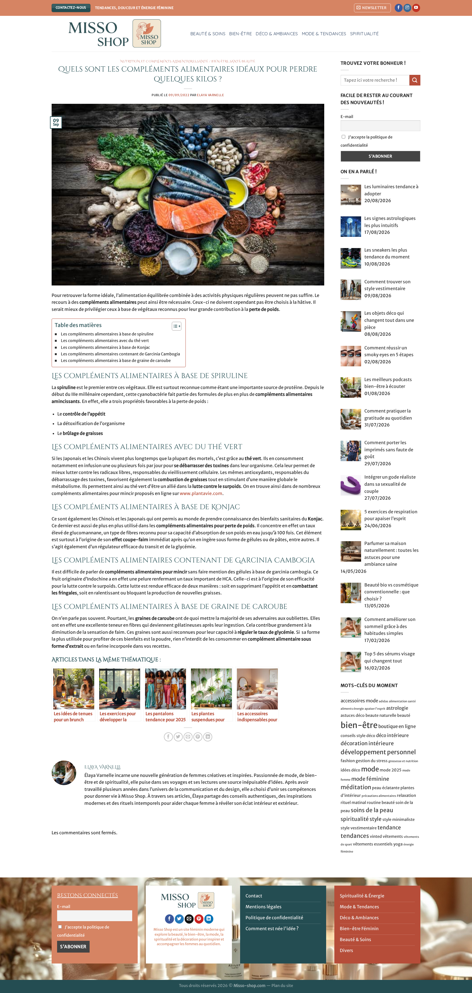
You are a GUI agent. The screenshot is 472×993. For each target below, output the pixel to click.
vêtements (393, 836)
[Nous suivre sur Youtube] (416, 8)
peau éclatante (386, 787)
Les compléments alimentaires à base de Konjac (105, 347)
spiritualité (355, 819)
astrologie (397, 708)
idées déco (350, 770)
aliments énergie (352, 709)
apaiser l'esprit (375, 709)
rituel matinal (353, 802)
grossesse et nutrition (403, 761)
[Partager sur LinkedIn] (207, 736)
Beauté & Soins (207, 33)
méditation (356, 787)
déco (370, 735)
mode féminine (370, 779)
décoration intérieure (367, 743)
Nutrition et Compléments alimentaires (158, 61)
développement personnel (378, 752)
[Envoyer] (414, 80)
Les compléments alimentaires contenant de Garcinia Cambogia (120, 354)
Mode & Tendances (324, 33)
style (376, 819)
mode (370, 769)
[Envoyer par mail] (188, 736)
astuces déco (353, 715)
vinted (376, 836)
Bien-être (240, 33)
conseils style (353, 735)
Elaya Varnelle (210, 95)
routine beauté (381, 802)
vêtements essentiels (373, 844)
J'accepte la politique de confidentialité (367, 141)
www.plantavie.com (201, 493)
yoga (398, 844)
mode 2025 (391, 770)
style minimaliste (398, 819)
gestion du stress (372, 760)
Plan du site (282, 985)
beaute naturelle (380, 715)
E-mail (347, 116)
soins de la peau (372, 810)
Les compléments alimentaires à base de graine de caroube (116, 360)
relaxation (406, 795)
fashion (348, 760)
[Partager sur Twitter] (178, 736)
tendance (389, 827)
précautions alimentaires (379, 796)
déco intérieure (392, 735)
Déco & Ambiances (277, 33)
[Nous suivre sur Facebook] (399, 8)
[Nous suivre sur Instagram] (407, 8)
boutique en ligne (397, 726)
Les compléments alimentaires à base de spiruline (107, 334)
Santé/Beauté (242, 61)
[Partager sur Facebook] (168, 736)
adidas (383, 701)
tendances (355, 835)
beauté (403, 715)
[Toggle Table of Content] (174, 326)
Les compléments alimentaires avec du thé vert (105, 340)
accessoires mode (359, 701)
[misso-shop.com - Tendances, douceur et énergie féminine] (117, 34)
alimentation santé (402, 701)
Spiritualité (364, 33)
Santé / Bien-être (213, 61)
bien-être (359, 725)
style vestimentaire (359, 828)
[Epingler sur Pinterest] (197, 736)
